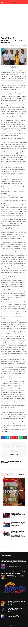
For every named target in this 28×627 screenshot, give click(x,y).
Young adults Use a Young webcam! (14, 445)
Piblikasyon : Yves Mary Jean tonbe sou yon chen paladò (16, 602)
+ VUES (7, 474)
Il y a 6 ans (11, 45)
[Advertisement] (14, 19)
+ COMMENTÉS (20, 474)
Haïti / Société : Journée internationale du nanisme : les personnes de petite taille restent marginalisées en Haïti (13, 561)
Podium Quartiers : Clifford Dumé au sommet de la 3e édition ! (18, 514)
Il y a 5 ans (10, 604)
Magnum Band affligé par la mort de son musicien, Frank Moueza (18, 524)
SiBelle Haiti (5, 45)
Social (2, 35)
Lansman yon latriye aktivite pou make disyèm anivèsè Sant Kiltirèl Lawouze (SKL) (13, 572)
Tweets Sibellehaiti (5, 547)
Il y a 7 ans (13, 517)
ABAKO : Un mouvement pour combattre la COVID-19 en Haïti (14, 453)
